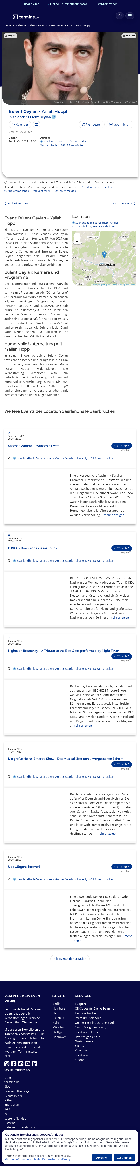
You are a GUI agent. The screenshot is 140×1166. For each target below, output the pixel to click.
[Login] (120, 15)
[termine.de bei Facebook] (14, 1065)
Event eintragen (107, 3)
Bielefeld (58, 1018)
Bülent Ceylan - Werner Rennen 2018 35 (94, 102)
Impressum (12, 1105)
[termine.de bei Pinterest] (21, 1065)
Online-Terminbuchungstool (69, 3)
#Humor (14, 131)
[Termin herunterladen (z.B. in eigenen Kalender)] (36, 124)
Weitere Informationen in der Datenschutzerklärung (37, 1159)
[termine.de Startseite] (26, 14)
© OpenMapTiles (104, 284)
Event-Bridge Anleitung (90, 1027)
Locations (81, 1055)
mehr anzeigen (113, 515)
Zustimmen (124, 1157)
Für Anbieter (30, 3)
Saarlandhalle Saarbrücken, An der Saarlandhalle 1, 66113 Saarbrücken (65, 458)
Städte (79, 1060)
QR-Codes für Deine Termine (94, 1008)
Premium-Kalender (88, 1018)
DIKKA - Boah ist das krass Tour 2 (32, 548)
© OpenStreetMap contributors (123, 284)
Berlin (56, 1004)
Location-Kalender (87, 1032)
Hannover (59, 1037)
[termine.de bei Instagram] (7, 1065)
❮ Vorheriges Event (16, 203)
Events (79, 1046)
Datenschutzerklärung (19, 1127)
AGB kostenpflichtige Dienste (15, 1118)
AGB (7, 1109)
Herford (57, 1013)
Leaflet (94, 284)
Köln (55, 1023)
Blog (7, 1086)
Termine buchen (86, 1013)
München (58, 1027)
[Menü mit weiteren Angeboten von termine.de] (129, 15)
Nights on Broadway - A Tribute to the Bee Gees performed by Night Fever (63, 651)
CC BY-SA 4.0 (131, 102)
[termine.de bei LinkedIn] (35, 1065)
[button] (104, 255)
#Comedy (26, 131)
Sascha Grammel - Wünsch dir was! (34, 446)
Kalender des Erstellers (98, 187)
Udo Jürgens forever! (24, 867)
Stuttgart (58, 1032)
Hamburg (59, 1008)
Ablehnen (102, 1157)
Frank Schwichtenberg (64, 102)
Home (7, 25)
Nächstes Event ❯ (124, 203)
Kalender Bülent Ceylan (30, 25)
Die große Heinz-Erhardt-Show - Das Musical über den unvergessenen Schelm (66, 759)
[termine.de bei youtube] (28, 1065)
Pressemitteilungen (17, 1091)
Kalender (81, 1050)
